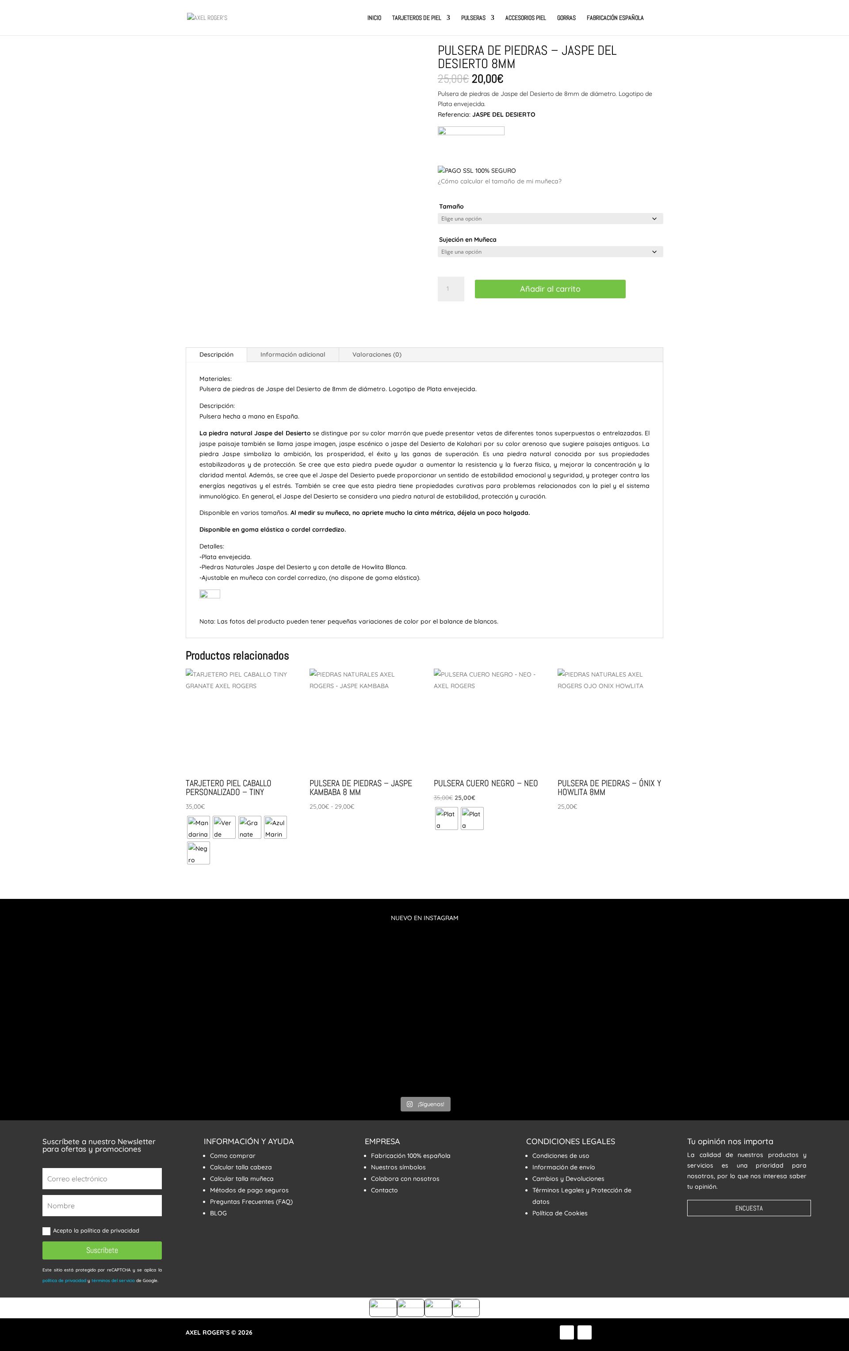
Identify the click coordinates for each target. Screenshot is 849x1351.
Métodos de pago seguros (249, 1190)
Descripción (216, 354)
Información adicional (292, 354)
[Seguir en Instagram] (584, 1332)
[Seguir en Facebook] (567, 1332)
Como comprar (233, 1156)
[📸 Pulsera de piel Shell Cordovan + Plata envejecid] (211, 1000)
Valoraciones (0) (377, 354)
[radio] (198, 827)
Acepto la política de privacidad (97, 1230)
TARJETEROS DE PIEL (416, 18)
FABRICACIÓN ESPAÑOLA (615, 18)
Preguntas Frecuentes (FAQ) (251, 1202)
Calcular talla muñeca (242, 1179)
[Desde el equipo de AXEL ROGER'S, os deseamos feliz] (638, 947)
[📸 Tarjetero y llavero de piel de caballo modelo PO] (69, 1010)
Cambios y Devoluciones (568, 1179)
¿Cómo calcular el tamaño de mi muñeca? (500, 181)
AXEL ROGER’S (207, 1332)
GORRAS (566, 18)
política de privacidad (64, 1280)
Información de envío (563, 1167)
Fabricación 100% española (411, 1156)
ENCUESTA (749, 1208)
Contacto (384, 1190)
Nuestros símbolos (398, 1167)
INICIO (374, 18)
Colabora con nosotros (405, 1179)
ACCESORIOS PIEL (525, 18)
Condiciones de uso (560, 1156)
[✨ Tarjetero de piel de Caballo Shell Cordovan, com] (496, 995)
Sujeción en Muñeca (468, 240)
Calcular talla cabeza (241, 1167)
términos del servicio (113, 1280)
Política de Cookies (560, 1213)
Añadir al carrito (550, 289)
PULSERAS (473, 18)
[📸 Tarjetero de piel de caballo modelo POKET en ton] (780, 1010)
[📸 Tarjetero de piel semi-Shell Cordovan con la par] (353, 995)
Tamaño (451, 206)
